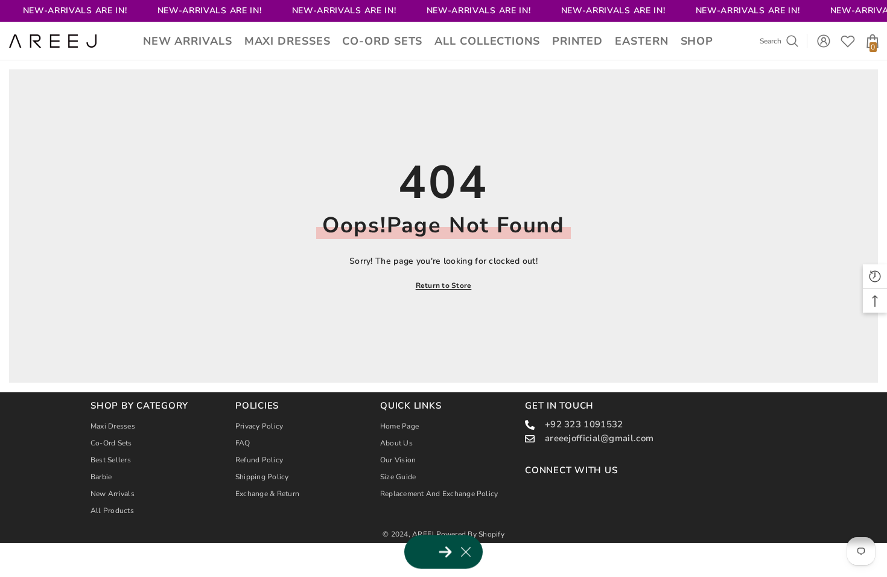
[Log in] (823, 41)
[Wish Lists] (848, 41)
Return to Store (444, 285)
